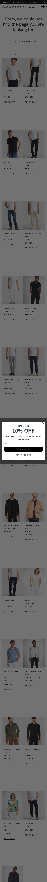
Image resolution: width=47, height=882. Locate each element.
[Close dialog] (43, 423)
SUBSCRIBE (23, 449)
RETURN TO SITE (23, 455)
